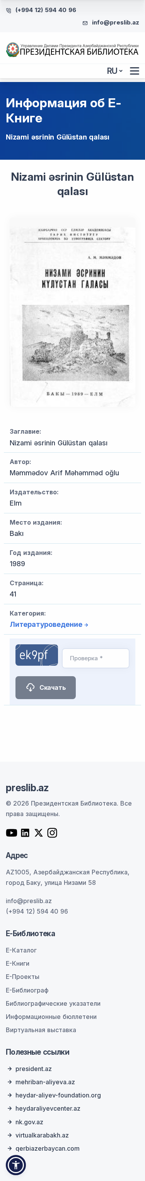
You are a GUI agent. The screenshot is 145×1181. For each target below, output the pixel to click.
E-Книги (17, 963)
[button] (16, 1165)
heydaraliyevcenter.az (47, 1108)
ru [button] (112, 71)
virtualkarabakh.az (42, 1135)
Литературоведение (46, 624)
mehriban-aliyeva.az (45, 1082)
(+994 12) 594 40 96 (45, 10)
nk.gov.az (29, 1122)
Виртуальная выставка (41, 1030)
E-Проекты (22, 976)
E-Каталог (21, 950)
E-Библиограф (27, 990)
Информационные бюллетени (51, 1017)
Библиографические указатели (53, 1003)
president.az (33, 1069)
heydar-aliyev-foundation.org (58, 1095)
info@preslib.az (115, 22)
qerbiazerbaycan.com (47, 1148)
